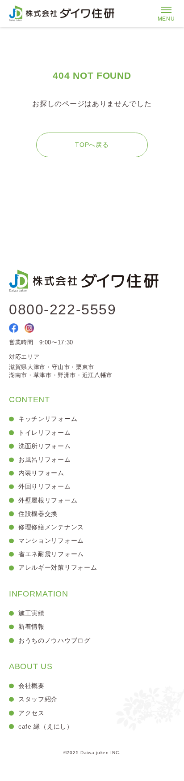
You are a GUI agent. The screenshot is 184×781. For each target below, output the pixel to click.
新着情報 (31, 626)
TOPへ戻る (92, 144)
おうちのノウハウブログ (54, 640)
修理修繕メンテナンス (51, 527)
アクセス (31, 713)
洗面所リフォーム (44, 446)
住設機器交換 (38, 513)
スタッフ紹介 (38, 699)
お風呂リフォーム (44, 459)
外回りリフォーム (44, 486)
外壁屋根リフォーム (47, 500)
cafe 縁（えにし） (45, 726)
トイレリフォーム (44, 432)
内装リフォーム (41, 472)
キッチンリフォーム (47, 418)
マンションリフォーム (51, 540)
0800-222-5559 (62, 309)
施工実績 (31, 613)
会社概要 (31, 685)
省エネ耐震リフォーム (51, 554)
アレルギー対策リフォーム (57, 567)
